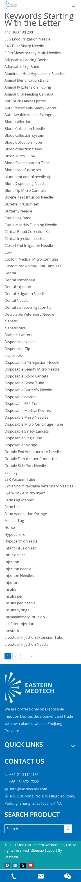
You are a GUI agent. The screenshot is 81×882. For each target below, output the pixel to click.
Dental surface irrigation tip (28, 307)
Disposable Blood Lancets (26, 376)
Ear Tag (11, 472)
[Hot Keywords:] (68, 829)
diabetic (11, 321)
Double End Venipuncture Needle (32, 451)
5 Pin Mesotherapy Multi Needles (32, 52)
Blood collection (17, 121)
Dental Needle (16, 300)
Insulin (10, 589)
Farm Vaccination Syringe (25, 513)
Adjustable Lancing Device (26, 59)
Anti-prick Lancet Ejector (25, 100)
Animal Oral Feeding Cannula (28, 94)
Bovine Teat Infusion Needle (28, 197)
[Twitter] (23, 865)
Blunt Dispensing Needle (25, 183)
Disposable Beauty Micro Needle (32, 369)
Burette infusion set (21, 204)
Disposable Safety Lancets (26, 431)
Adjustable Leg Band (21, 66)
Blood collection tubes (23, 149)
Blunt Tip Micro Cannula (25, 190)
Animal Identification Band (26, 80)
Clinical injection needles (24, 238)
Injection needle (17, 568)
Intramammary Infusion (24, 616)
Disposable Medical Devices (27, 410)
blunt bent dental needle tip (27, 176)
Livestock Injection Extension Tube (33, 637)
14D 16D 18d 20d (18, 32)
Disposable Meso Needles (26, 417)
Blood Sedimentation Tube (27, 162)
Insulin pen (13, 596)
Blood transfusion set (22, 169)
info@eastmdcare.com (28, 788)
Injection (11, 561)
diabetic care (15, 328)
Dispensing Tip (17, 348)
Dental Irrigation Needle (25, 293)
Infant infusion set (20, 548)
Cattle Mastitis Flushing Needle (30, 224)
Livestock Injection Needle (26, 644)
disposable (13, 355)
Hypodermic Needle (21, 541)
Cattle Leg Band (17, 217)
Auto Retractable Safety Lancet (30, 107)
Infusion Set (14, 554)
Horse (9, 527)
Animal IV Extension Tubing (27, 87)
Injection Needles (19, 575)
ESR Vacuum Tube (19, 479)
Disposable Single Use (23, 437)
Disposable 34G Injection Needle (31, 362)
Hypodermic (14, 534)
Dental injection (17, 286)
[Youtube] (31, 865)
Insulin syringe (16, 609)
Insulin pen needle (20, 603)
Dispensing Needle (20, 341)
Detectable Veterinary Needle (29, 314)
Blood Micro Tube (19, 156)
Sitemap (37, 850)
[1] (29, 687)
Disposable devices (20, 396)
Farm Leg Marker (19, 500)
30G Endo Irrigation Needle (27, 39)
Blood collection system (24, 135)
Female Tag (14, 520)
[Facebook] (7, 865)
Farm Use (12, 506)
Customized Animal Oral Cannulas (32, 265)
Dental (10, 272)
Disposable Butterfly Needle (28, 389)
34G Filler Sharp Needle (24, 45)
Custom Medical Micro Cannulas (31, 259)
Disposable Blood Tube (24, 382)
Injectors (11, 582)
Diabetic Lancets (18, 334)
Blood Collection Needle (24, 128)
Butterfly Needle (18, 211)
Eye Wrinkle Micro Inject (24, 493)
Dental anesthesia (19, 279)
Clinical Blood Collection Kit (27, 231)
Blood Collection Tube (23, 142)
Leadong (11, 856)
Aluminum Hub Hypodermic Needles (34, 73)
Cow (8, 252)
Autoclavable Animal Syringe (28, 114)
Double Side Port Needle (25, 465)
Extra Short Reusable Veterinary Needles (38, 486)
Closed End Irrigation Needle (28, 245)
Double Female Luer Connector (30, 458)
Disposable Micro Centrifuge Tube (33, 424)
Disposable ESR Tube (22, 403)
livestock (11, 630)
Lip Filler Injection (19, 623)
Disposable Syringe (20, 444)
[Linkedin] (15, 865)
